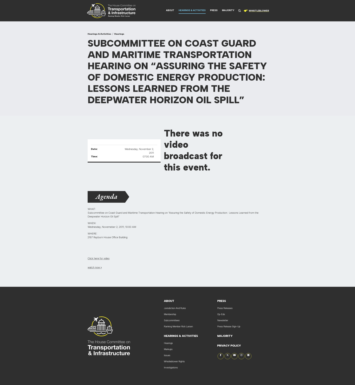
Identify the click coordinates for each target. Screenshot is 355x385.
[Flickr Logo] (248, 356)
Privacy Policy (229, 345)
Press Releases (225, 308)
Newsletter (222, 320)
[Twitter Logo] (228, 356)
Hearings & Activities (192, 10)
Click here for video (99, 258)
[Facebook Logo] (221, 356)
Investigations (171, 367)
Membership (170, 314)
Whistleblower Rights (174, 361)
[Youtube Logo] (234, 356)
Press (214, 10)
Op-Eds (221, 314)
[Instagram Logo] (241, 356)
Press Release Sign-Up (228, 326)
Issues (167, 355)
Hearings (119, 34)
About (170, 10)
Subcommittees (172, 320)
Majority (228, 10)
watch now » (95, 267)
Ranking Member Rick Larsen (178, 326)
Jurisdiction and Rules (175, 308)
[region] (256, 11)
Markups (168, 349)
